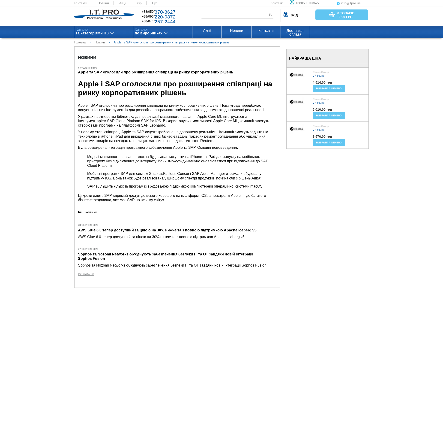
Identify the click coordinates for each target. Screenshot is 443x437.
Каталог (92, 31)
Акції (122, 3)
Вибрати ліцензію (328, 88)
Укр (139, 3)
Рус (154, 3)
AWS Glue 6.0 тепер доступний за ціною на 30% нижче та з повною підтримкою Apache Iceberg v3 (167, 230)
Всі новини (86, 274)
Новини (103, 3)
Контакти (80, 3)
